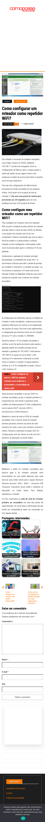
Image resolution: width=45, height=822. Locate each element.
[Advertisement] (22, 36)
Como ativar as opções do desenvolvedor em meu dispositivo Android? (34, 597)
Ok (23, 818)
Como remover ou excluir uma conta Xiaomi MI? (10, 596)
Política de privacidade (15, 798)
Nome (5, 659)
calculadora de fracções (15, 788)
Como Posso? (29, 124)
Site (3, 684)
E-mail (5, 672)
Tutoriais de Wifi (21, 101)
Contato (9, 793)
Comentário (7, 621)
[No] (42, 813)
